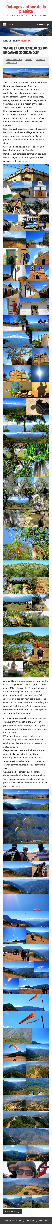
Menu (11, 24)
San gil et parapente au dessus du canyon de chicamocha (25, 50)
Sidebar (41, 24)
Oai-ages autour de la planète (26, 8)
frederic (29, 59)
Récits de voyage (12, 1211)
